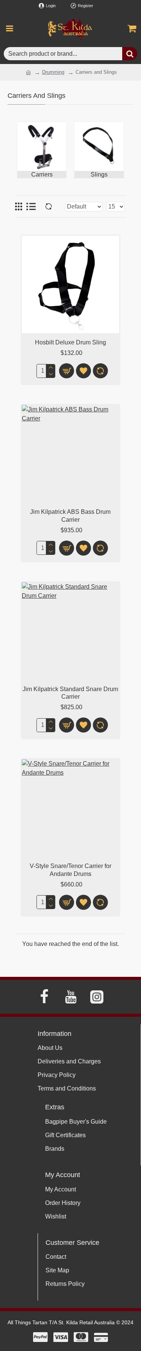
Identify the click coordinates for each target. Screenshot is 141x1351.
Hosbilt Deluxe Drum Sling (70, 342)
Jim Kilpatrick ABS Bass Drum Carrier (70, 516)
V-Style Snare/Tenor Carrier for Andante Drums (70, 870)
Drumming (53, 72)
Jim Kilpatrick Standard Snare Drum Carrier (70, 693)
